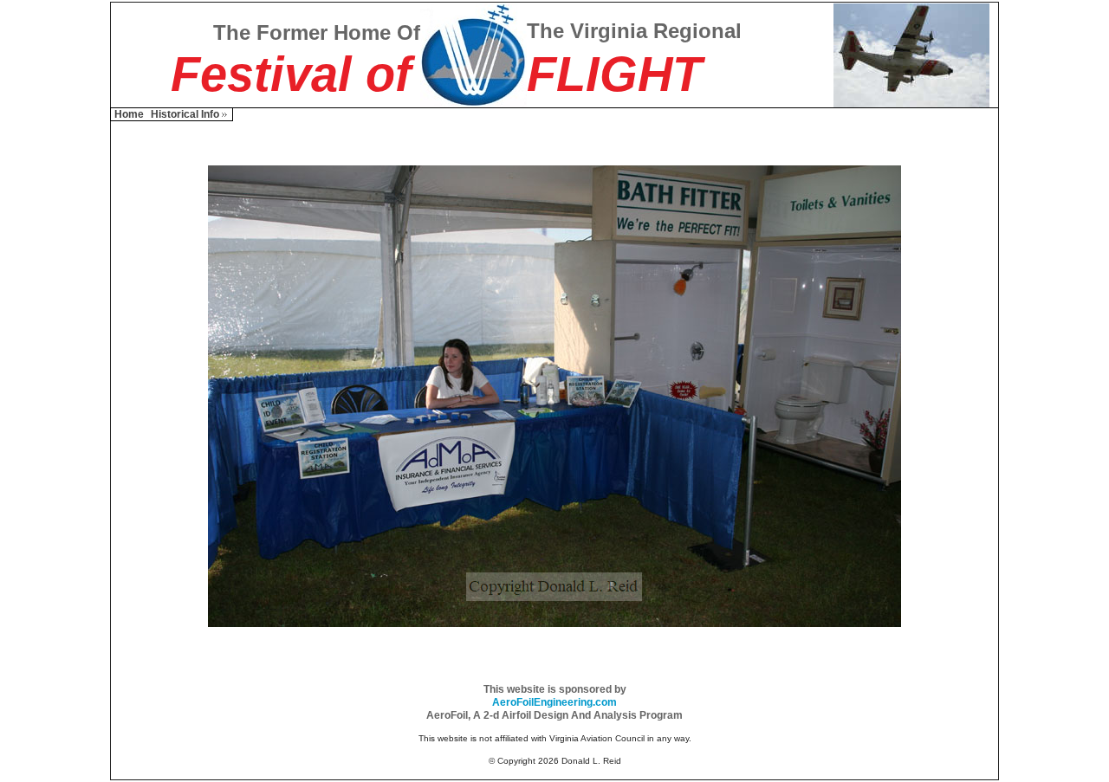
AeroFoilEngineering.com (554, 702)
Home (129, 114)
